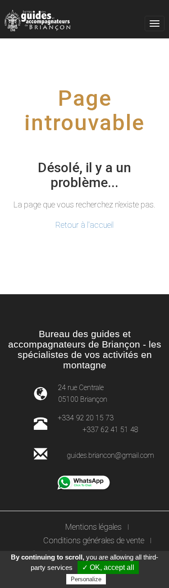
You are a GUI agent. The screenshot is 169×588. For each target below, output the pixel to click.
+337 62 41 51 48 (110, 429)
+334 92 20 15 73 (86, 418)
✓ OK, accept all (108, 567)
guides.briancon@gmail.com (110, 455)
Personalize (86, 579)
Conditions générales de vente (93, 540)
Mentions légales (93, 527)
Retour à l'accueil (84, 225)
